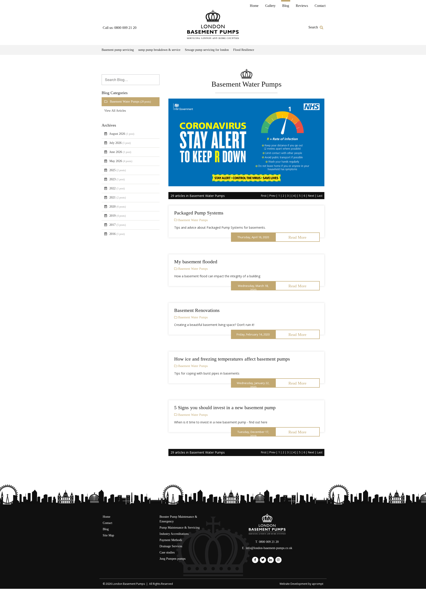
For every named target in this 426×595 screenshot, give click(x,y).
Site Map (108, 535)
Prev (272, 196)
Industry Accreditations (174, 534)
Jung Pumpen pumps (172, 558)
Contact (320, 6)
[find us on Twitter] (262, 559)
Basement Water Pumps (130, 101)
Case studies (167, 552)
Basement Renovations (197, 310)
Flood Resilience (243, 50)
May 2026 (120, 161)
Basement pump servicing (118, 50)
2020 (117, 206)
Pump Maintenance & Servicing (180, 527)
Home (254, 6)
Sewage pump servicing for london (207, 50)
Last (319, 196)
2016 (117, 234)
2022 (117, 188)
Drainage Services (171, 546)
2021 (117, 197)
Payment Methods (171, 540)
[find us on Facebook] (255, 559)
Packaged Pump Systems (198, 213)
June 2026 (120, 152)
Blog (285, 6)
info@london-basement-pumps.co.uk (269, 548)
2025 (117, 170)
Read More (297, 237)
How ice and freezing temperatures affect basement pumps (232, 359)
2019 (117, 215)
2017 (117, 224)
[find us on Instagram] (278, 559)
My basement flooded (195, 261)
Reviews (302, 6)
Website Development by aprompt (301, 584)
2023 (117, 179)
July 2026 (120, 143)
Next (311, 196)
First (263, 196)
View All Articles (115, 110)
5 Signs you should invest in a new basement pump (225, 407)
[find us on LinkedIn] (270, 559)
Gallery (270, 6)
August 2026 (121, 133)
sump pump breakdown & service (159, 50)
